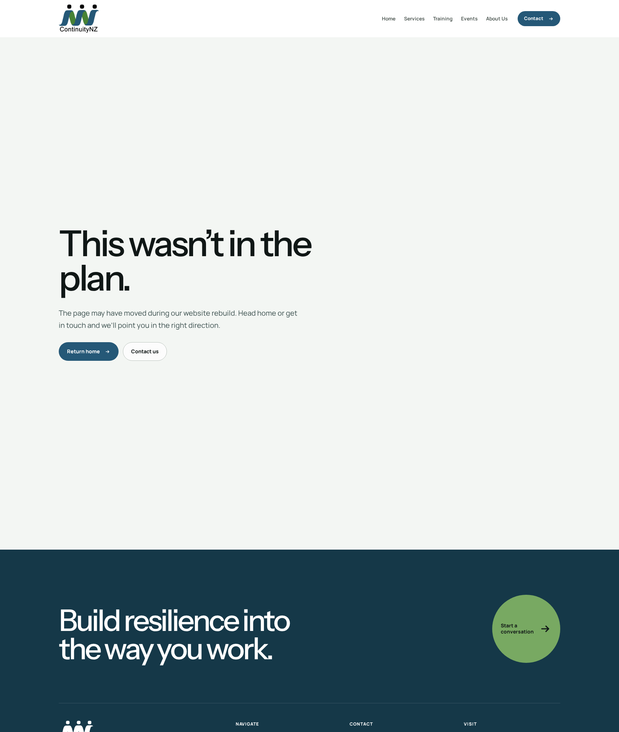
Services (414, 18)
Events (469, 18)
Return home (83, 351)
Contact (533, 18)
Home (388, 18)
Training (442, 18)
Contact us (145, 351)
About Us (497, 18)
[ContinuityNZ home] (79, 18)
